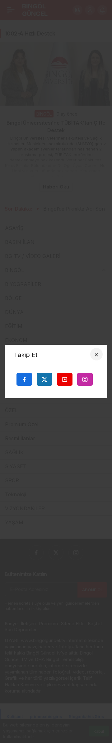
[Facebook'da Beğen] (24, 379)
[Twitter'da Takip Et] (44, 379)
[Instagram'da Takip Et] (85, 379)
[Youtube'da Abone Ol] (64, 379)
